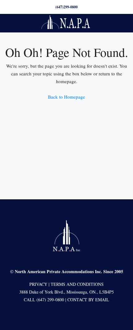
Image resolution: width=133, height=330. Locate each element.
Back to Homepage (66, 97)
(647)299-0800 (66, 7)
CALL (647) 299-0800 (44, 299)
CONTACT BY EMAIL (88, 299)
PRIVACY (38, 284)
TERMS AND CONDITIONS (77, 284)
